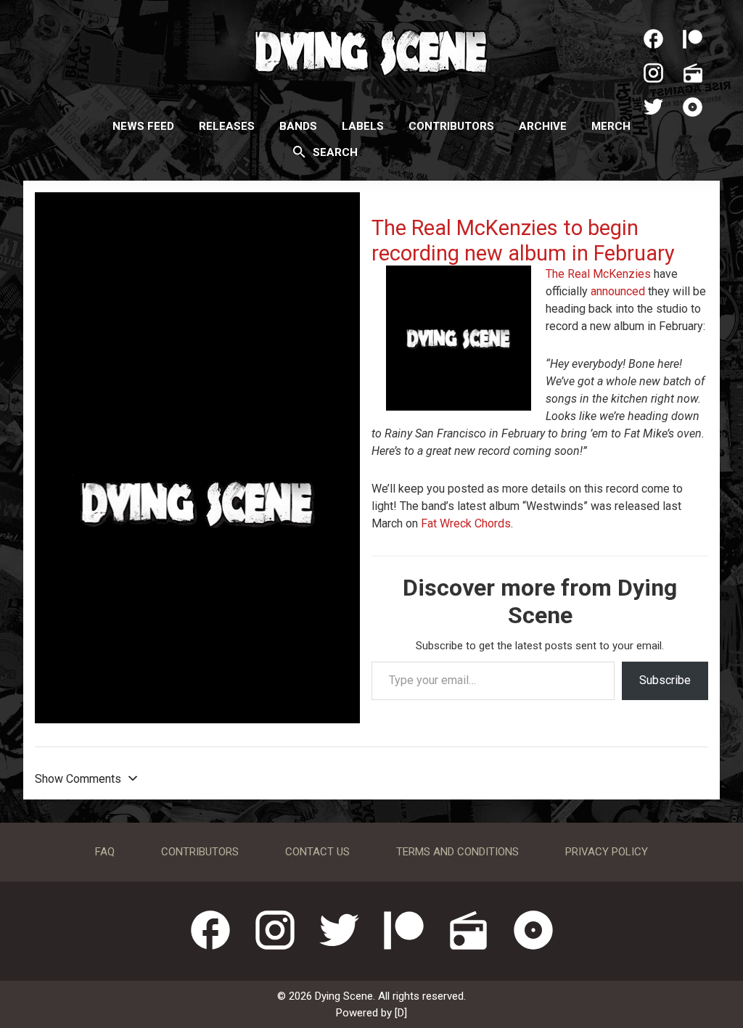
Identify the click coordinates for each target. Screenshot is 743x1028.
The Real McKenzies (600, 274)
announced (618, 291)
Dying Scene (371, 50)
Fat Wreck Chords (466, 523)
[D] (401, 1012)
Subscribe (665, 680)
